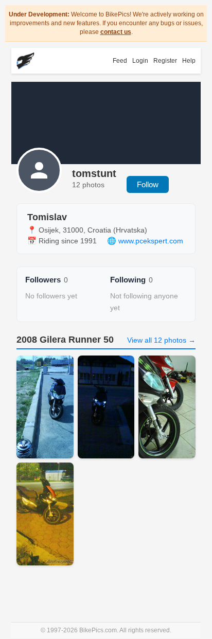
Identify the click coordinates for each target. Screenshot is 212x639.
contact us (115, 32)
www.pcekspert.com (150, 241)
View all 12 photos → (161, 340)
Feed (120, 60)
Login (140, 60)
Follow (147, 184)
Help (189, 60)
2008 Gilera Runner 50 (65, 339)
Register (165, 60)
